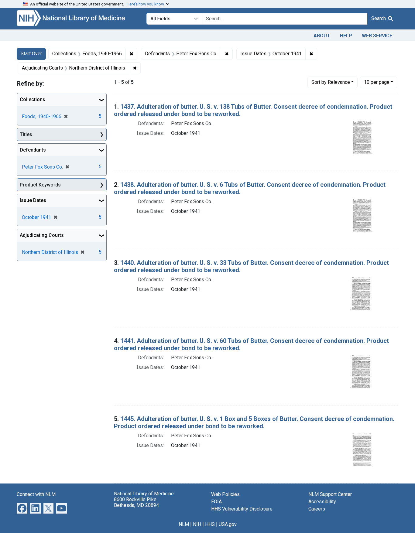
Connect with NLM (36, 494)
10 (376, 82)
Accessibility (322, 501)
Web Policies (225, 494)
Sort (330, 82)
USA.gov (228, 524)
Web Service (377, 36)
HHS (210, 524)
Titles (26, 134)
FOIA (216, 501)
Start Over (31, 53)
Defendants (33, 150)
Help (346, 36)
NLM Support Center (330, 494)
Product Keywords (40, 185)
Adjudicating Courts (42, 235)
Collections (32, 99)
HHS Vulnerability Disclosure (242, 509)
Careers (316, 509)
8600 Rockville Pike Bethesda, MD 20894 (136, 502)
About (322, 36)
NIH (197, 524)
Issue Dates (33, 200)
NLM (184, 524)
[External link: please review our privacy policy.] (22, 508)
